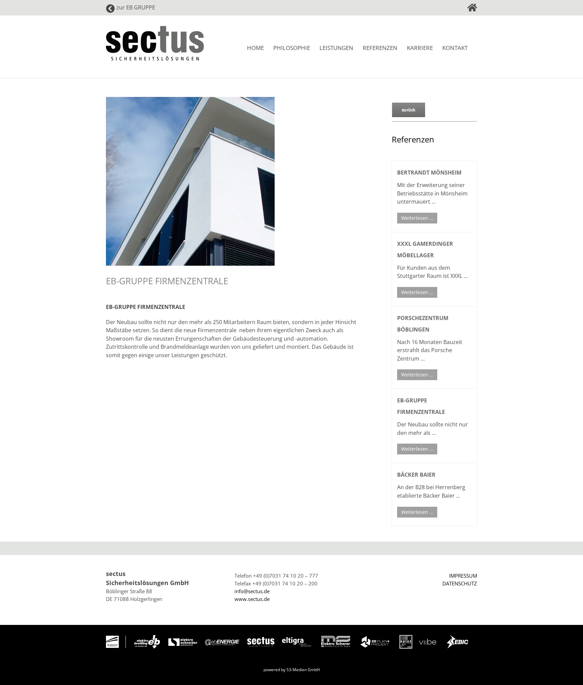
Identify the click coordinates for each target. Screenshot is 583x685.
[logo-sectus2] (260, 637)
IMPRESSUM (463, 575)
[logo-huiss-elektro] (405, 637)
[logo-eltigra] (296, 639)
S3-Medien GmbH (303, 670)
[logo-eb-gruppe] (112, 638)
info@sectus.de (252, 591)
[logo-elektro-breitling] (147, 637)
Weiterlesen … (417, 218)
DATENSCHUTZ (459, 583)
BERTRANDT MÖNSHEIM (429, 172)
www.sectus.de (252, 599)
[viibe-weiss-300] (428, 637)
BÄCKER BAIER (416, 474)
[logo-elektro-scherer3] (335, 638)
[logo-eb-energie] (221, 641)
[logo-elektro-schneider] (182, 640)
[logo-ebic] (457, 637)
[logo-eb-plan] (374, 638)
